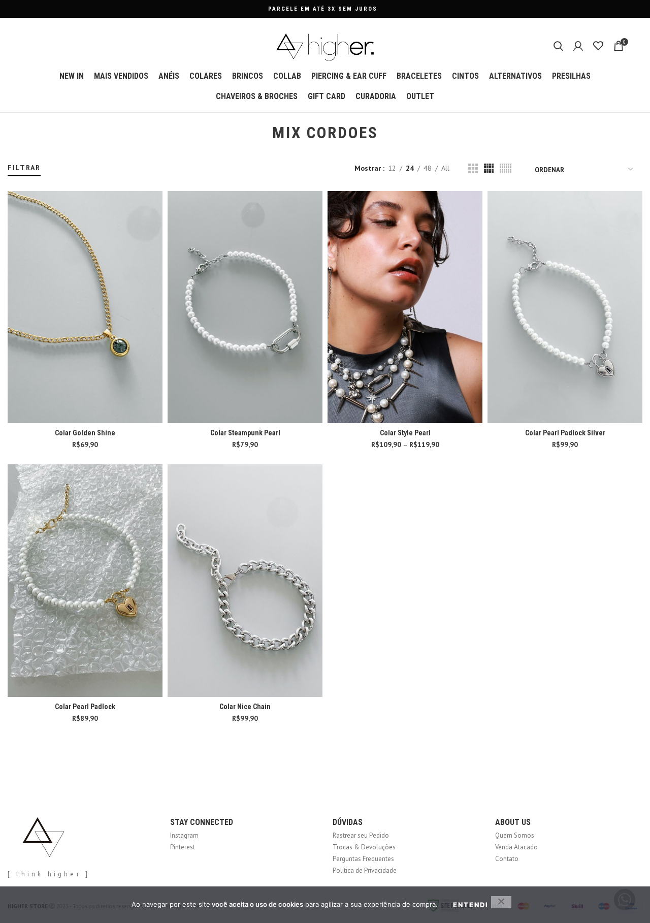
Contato (506, 858)
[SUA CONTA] (578, 46)
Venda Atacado (516, 847)
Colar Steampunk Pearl (245, 433)
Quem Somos (514, 835)
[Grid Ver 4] (489, 168)
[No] (501, 902)
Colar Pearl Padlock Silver (565, 433)
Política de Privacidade (365, 870)
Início (14, 158)
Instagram (184, 835)
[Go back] (259, 133)
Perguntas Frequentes (363, 858)
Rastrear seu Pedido (361, 835)
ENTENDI (471, 905)
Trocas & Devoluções (364, 847)
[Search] (558, 46)
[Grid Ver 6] (505, 168)
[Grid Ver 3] (473, 168)
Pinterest (182, 847)
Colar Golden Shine (85, 433)
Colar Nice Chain (245, 707)
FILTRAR (24, 167)
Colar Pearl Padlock (85, 707)
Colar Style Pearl (405, 433)
